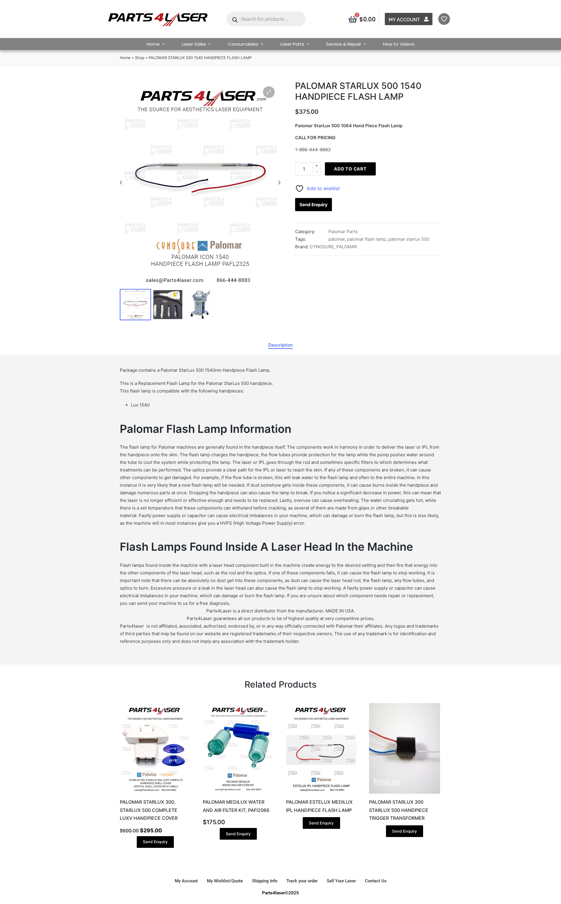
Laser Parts (292, 44)
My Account (404, 20)
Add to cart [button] (155, 793)
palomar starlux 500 (408, 239)
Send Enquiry (313, 204)
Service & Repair (343, 44)
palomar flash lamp (366, 239)
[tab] (280, 345)
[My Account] (426, 19)
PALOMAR (346, 246)
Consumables (243, 44)
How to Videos (399, 44)
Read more (321, 793)
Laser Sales (194, 44)
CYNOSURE (322, 246)
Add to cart (350, 169)
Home (153, 44)
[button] (269, 92)
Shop (139, 57)
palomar (336, 239)
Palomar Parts (343, 231)
